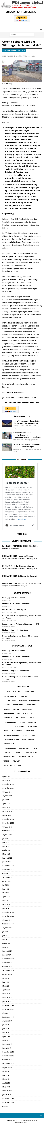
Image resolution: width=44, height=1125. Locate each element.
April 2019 (6, 1036)
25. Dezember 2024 (10, 612)
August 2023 (7, 835)
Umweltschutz (31, 752)
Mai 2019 (5, 1032)
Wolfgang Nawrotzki (32, 439)
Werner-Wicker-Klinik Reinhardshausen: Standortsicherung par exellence (27, 435)
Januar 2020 (6, 1001)
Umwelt (19, 752)
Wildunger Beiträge (22, 646)
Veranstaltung (9, 757)
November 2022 (8, 870)
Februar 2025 (7, 780)
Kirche (31, 718)
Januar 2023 (6, 862)
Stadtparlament (28, 739)
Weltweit (16, 761)
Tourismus (8, 752)
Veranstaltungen (26, 757)
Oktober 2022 (7, 873)
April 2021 (6, 943)
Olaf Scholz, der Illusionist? (27, 576)
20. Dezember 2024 (10, 620)
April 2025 (6, 776)
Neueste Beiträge (22, 593)
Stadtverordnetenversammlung (16, 748)
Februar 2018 (7, 1091)
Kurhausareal (19, 726)
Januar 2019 (6, 1048)
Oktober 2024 (7, 792)
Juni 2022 (5, 889)
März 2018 (6, 1087)
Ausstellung (29, 692)
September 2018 (8, 1063)
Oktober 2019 (7, 1013)
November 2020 (8, 963)
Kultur (22, 722)
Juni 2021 (5, 936)
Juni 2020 (5, 982)
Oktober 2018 (7, 1060)
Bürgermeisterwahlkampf (29, 700)
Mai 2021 (5, 939)
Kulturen (32, 722)
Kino (23, 718)
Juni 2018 (5, 1075)
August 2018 (7, 1067)
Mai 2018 (5, 1079)
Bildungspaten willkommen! (13, 598)
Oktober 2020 (7, 967)
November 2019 (8, 1009)
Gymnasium (27, 713)
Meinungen (32, 726)
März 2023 (6, 854)
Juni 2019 (5, 1029)
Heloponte (8, 718)
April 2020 (6, 990)
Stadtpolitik (9, 744)
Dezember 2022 (8, 866)
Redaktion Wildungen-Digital (25, 56)
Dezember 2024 (8, 784)
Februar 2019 (7, 1044)
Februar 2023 (7, 858)
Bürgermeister (10, 700)
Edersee (7, 709)
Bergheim (23, 696)
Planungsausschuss (11, 735)
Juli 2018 (5, 1071)
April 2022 (6, 897)
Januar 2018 (6, 1095)
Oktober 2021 (7, 920)
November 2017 (8, 1102)
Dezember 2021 (8, 912)
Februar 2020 (7, 998)
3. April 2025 (7, 600)
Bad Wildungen (10, 696)
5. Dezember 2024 (9, 632)
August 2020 (7, 974)
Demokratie (31, 705)
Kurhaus (7, 726)
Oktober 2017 (7, 1106)
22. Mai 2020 (8, 56)
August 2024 (7, 796)
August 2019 (7, 1021)
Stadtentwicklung (11, 739)
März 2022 (6, 901)
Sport (34, 735)
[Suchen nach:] (22, 35)
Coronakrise (18, 705)
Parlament (29, 731)
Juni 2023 (5, 842)
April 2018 (6, 1083)
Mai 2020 (5, 986)
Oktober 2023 (7, 827)
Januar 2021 (6, 955)
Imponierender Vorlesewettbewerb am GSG (20, 624)
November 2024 (8, 788)
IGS (16, 718)
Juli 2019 (5, 1025)
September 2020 (8, 970)
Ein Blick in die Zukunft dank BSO (16, 604)
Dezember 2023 (8, 819)
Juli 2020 (5, 978)
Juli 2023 (5, 839)
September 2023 (8, 831)
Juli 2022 (5, 885)
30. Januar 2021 (19, 426)
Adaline (7, 692)
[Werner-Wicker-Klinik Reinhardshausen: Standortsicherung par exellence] (7, 435)
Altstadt (16, 692)
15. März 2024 (19, 439)
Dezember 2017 (8, 1098)
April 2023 (6, 850)
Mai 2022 (5, 893)
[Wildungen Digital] (22, 7)
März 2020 (6, 994)
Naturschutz (17, 731)
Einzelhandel (27, 709)
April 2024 (6, 804)
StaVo (35, 748)
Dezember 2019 (8, 1005)
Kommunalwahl (10, 722)
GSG (18, 713)
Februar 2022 (7, 904)
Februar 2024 (7, 811)
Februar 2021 (7, 951)
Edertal (16, 709)
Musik (6, 731)
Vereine (7, 761)
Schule (25, 735)
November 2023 (8, 823)
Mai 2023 (5, 846)
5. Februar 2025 (8, 606)
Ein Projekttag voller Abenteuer (15, 630)
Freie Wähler (9, 713)
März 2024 (6, 807)
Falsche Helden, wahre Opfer (14, 610)
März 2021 (6, 947)
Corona (7, 705)
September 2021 (8, 924)
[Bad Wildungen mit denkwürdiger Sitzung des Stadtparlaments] (7, 423)
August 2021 (7, 928)
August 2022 (7, 881)
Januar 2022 (6, 908)
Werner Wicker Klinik (12, 765)
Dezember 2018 (8, 1052)
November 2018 (8, 1056)
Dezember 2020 (8, 959)
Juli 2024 (5, 800)
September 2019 (8, 1017)
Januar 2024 (6, 815)
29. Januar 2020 (19, 449)
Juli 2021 (5, 932)
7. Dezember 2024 (9, 626)
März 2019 (6, 1040)
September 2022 (8, 877)
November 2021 (8, 916)
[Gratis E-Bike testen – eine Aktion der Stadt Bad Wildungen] (7, 447)
